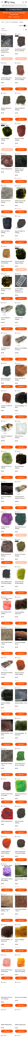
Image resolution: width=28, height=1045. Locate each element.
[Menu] (2, 2)
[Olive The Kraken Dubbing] (21, 813)
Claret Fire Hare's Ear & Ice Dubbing (7, 794)
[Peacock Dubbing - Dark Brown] (21, 604)
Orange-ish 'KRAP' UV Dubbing (6, 406)
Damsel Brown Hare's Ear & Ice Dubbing (20, 78)
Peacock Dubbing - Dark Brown (20, 612)
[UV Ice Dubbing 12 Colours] (7, 310)
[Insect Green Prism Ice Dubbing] (21, 786)
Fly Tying (7, 22)
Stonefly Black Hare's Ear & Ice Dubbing (6, 78)
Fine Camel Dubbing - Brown (20, 643)
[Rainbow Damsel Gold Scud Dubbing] (7, 254)
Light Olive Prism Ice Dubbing (6, 467)
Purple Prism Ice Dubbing (5, 527)
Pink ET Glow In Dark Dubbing (6, 612)
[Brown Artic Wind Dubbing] (21, 131)
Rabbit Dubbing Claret (6, 821)
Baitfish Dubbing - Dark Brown (7, 734)
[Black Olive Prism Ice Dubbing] (21, 519)
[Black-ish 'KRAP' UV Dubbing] (21, 223)
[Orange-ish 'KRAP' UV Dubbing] (7, 398)
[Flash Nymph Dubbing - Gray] (7, 756)
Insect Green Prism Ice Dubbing (21, 794)
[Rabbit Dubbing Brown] (7, 161)
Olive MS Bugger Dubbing (5, 139)
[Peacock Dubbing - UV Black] (21, 398)
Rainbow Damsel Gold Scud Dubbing (6, 262)
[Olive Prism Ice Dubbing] (21, 310)
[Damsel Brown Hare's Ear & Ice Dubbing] (21, 70)
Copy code (17, 17)
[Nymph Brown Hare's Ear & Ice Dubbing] (21, 41)
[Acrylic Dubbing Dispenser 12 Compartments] (21, 281)
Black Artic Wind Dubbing (5, 231)
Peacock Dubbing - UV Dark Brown (7, 940)
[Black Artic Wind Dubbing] (7, 223)
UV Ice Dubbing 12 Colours (5, 318)
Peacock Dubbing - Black (6, 703)
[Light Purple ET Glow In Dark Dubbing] (7, 871)
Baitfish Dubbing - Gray (21, 703)
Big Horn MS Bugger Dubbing (6, 289)
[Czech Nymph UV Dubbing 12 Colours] (21, 489)
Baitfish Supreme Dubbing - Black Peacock (19, 170)
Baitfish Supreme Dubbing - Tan (5, 910)
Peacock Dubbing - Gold (20, 940)
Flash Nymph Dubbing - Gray (6, 764)
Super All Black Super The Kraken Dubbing (6, 582)
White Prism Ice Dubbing (19, 436)
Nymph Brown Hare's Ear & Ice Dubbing (20, 49)
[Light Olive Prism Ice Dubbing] (7, 459)
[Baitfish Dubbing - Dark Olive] (21, 871)
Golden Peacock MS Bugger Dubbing (20, 201)
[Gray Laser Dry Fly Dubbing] (7, 193)
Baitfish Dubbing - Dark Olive (21, 879)
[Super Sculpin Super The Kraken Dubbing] (21, 844)
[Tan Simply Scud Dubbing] (7, 340)
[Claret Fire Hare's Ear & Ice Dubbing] (7, 786)
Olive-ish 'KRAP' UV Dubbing (20, 109)
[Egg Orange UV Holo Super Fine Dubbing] (21, 962)
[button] (25, 2)
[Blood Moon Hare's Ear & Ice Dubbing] (7, 989)
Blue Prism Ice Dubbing (21, 997)
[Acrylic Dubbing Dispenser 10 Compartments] (7, 41)
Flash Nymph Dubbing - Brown (20, 910)
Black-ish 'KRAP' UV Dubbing (20, 231)
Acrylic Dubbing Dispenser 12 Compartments (19, 290)
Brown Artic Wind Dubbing (19, 139)
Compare (21, 25)
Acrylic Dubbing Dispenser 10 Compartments (5, 50)
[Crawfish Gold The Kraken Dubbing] (7, 844)
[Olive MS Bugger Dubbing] (7, 131)
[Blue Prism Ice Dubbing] (21, 990)
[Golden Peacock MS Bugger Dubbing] (21, 193)
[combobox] (14, 5)
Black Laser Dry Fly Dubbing (6, 555)
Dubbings (21, 22)
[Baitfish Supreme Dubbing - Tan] (7, 901)
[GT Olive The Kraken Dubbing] (21, 547)
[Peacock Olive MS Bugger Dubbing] (21, 254)
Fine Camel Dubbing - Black (6, 497)
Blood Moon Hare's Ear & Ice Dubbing (6, 998)
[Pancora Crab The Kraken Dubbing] (21, 665)
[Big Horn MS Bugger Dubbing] (7, 281)
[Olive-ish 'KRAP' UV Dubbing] (21, 100)
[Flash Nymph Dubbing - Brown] (21, 901)
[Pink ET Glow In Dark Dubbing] (7, 604)
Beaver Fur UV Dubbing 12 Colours (21, 348)
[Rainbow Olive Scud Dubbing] (7, 100)
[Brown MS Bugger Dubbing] (21, 459)
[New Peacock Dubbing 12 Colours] (7, 665)
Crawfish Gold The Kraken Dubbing (5, 852)
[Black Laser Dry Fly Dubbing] (7, 547)
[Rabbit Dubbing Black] (7, 1017)
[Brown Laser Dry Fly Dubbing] (21, 371)
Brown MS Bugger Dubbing (19, 467)
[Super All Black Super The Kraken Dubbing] (7, 574)
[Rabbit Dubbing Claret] (7, 813)
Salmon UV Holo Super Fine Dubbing (6, 970)
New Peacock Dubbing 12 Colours (7, 673)
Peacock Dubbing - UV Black (21, 406)
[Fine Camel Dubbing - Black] (7, 489)
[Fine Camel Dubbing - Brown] (21, 635)
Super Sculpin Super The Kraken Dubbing (20, 852)
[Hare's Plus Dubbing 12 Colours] (7, 428)
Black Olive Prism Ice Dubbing (20, 527)
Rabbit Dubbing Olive (20, 1024)
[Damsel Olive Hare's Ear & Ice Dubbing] (7, 371)
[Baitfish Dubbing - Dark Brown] (7, 725)
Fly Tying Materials (14, 22)
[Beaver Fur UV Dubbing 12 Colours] (21, 340)
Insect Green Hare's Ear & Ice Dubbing (20, 764)
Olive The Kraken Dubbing (19, 822)
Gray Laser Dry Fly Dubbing (5, 201)
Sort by (2, 28)
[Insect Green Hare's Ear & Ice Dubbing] (21, 756)
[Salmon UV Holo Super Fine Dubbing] (7, 962)
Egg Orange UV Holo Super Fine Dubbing (20, 970)
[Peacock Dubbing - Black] (7, 695)
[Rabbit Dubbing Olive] (21, 1017)
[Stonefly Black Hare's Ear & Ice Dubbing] (7, 70)
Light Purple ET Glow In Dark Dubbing (7, 879)
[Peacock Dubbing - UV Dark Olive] (21, 725)
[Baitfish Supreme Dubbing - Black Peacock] (21, 161)
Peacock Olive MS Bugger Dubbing (19, 262)
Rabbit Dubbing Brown (6, 168)
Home (2, 22)
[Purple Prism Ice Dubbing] (7, 519)
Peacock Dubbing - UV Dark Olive (21, 734)
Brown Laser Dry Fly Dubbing (20, 379)
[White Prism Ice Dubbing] (21, 428)
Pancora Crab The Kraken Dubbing (19, 673)
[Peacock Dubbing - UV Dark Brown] (7, 932)
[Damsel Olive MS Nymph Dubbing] (21, 574)
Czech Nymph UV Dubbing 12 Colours (20, 497)
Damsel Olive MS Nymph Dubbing (19, 582)
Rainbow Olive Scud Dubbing (6, 108)
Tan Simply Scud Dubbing (5, 348)
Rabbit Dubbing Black (6, 1024)
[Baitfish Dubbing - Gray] (21, 695)
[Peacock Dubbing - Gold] (21, 932)
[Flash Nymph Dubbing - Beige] (7, 635)
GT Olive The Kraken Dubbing (20, 555)
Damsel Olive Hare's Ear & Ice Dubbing (6, 379)
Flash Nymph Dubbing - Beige (6, 643)
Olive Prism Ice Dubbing (19, 318)
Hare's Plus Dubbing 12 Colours (6, 436)
